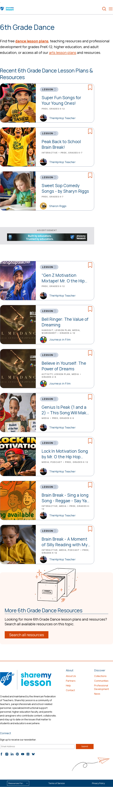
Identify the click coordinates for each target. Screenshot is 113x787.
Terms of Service (56, 783)
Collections (100, 676)
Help (68, 685)
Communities (101, 680)
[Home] (7, 9)
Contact (70, 690)
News (97, 693)
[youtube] (22, 754)
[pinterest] (17, 754)
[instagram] (6, 754)
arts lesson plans (62, 52)
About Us (71, 676)
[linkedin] (12, 754)
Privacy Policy (98, 783)
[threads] (27, 754)
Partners (70, 680)
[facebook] (1, 754)
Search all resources (26, 634)
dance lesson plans (31, 41)
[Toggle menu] (110, 8)
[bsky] (33, 754)
